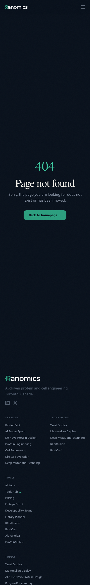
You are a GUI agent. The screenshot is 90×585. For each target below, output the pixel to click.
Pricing (9, 498)
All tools (10, 485)
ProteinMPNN (14, 542)
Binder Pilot (12, 425)
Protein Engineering (18, 444)
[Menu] (83, 7)
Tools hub (13, 492)
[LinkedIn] (7, 403)
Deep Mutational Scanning (22, 463)
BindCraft (56, 450)
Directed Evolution (17, 457)
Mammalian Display (63, 431)
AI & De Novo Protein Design (24, 577)
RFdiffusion (57, 444)
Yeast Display (58, 425)
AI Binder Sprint (15, 431)
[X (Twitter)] (15, 403)
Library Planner (15, 517)
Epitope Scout (14, 504)
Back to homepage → (45, 215)
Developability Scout (18, 510)
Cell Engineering (15, 450)
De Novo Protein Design (20, 438)
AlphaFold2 (12, 536)
